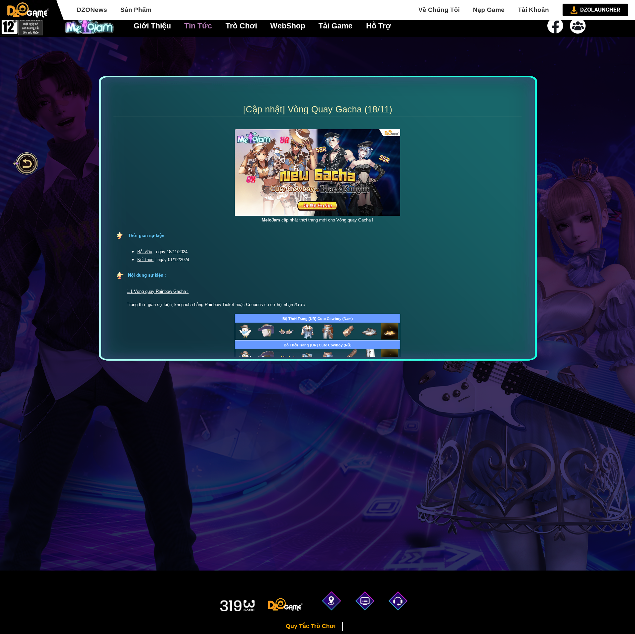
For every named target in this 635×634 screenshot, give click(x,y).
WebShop (287, 25)
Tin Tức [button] (198, 25)
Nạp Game (489, 9)
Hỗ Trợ (378, 25)
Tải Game (335, 25)
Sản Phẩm (135, 9)
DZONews (92, 9)
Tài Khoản (533, 9)
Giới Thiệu (152, 25)
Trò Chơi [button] (241, 25)
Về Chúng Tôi (439, 9)
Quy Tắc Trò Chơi (311, 626)
